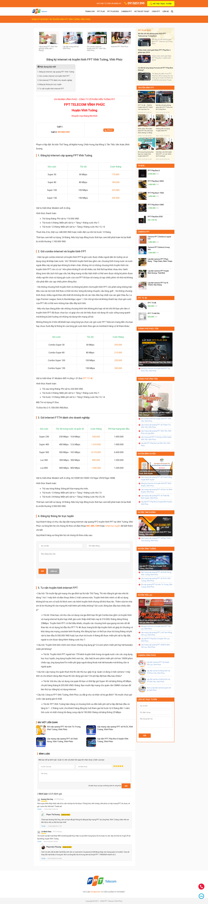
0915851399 (136, 3)
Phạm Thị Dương (58, 814)
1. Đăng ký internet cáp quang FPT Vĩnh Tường (55, 72)
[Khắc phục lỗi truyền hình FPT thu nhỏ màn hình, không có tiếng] (146, 120)
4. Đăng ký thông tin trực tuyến (49, 84)
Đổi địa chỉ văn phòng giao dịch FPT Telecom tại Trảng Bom (164, 107)
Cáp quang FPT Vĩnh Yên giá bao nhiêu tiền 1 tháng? (48, 48)
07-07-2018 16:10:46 (55, 858)
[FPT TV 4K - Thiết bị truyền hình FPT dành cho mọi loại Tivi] (146, 97)
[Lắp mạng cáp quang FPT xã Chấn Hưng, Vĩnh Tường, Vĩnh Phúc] (41, 742)
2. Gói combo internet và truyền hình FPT (53, 76)
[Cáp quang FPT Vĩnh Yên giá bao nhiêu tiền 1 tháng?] (48, 37)
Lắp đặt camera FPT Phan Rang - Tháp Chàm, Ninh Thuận (160, 260)
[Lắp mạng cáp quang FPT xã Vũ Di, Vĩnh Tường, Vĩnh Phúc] (91, 730)
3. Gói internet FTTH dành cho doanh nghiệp (54, 80)
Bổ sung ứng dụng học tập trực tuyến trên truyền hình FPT (146, 154)
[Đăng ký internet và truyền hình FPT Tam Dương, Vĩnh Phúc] (155, 526)
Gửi (42, 571)
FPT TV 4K (88, 378)
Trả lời (39, 809)
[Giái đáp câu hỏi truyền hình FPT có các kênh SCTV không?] (164, 144)
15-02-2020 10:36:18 (51, 809)
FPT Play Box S (154, 170)
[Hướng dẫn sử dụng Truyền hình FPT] (164, 120)
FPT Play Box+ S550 (156, 181)
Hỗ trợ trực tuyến (162, 4)
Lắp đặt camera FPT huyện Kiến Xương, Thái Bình (158, 272)
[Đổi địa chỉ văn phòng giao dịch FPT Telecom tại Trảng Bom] (164, 97)
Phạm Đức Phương (58, 847)
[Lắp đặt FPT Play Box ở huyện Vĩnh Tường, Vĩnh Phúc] (91, 742)
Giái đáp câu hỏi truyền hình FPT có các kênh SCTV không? (164, 154)
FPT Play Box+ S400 (156, 205)
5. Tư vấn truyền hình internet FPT (50, 89)
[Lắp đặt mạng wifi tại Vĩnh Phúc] (73, 37)
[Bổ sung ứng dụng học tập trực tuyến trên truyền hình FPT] (146, 144)
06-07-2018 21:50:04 (51, 841)
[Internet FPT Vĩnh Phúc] (121, 37)
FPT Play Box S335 (155, 217)
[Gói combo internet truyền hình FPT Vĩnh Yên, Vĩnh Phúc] (97, 37)
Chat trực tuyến (112, 526)
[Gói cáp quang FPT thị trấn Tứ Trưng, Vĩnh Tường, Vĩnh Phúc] (41, 730)
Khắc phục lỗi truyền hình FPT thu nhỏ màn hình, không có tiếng (145, 131)
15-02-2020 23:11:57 (55, 826)
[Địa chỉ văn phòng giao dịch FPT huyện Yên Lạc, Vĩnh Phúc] (155, 611)
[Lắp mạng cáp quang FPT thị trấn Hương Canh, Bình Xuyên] (155, 466)
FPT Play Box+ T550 (156, 193)
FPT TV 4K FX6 (153, 313)
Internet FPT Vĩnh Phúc (119, 47)
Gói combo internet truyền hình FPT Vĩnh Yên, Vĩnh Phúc (96, 48)
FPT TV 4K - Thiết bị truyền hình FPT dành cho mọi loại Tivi (145, 107)
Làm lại (53, 571)
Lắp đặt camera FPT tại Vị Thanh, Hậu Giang (158, 284)
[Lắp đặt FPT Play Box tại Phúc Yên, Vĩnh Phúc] (155, 349)
